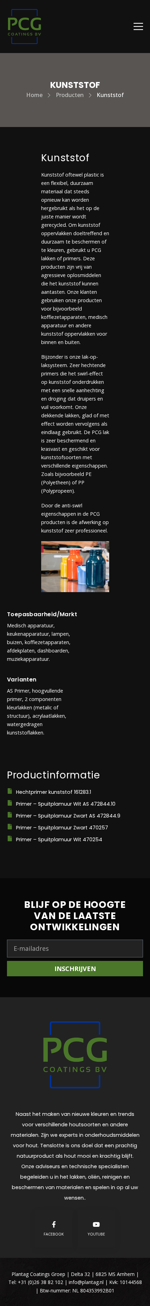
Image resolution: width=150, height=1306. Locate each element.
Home (34, 95)
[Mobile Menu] (138, 26)
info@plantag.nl (87, 1282)
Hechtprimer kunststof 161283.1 (53, 792)
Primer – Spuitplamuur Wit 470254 (59, 839)
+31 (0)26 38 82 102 (40, 1282)
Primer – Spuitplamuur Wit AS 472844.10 (65, 803)
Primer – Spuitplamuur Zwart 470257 (62, 827)
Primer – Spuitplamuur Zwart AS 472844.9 (68, 815)
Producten (70, 95)
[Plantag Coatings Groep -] (24, 26)
